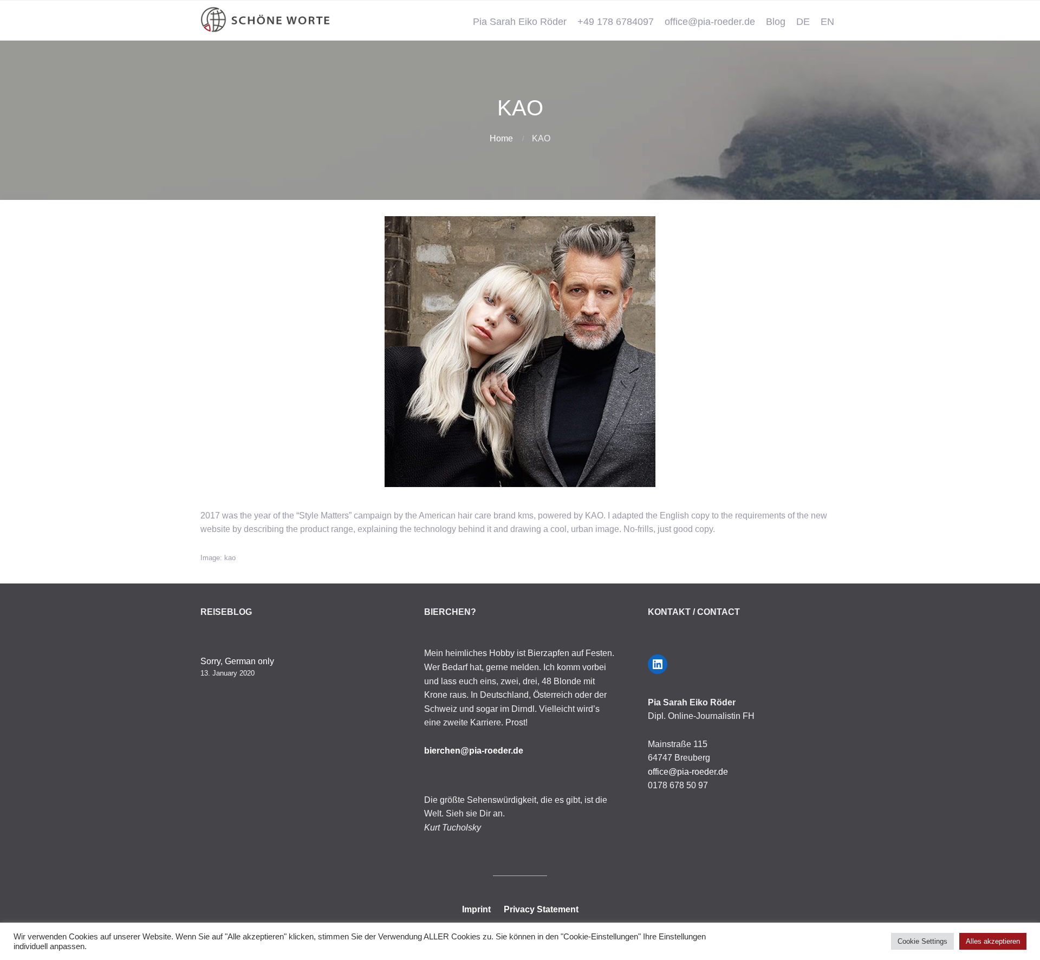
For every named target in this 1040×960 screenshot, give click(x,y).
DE (803, 21)
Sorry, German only (237, 661)
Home (501, 138)
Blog (775, 21)
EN (827, 21)
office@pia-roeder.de (710, 21)
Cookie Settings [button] (922, 941)
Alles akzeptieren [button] (993, 941)
